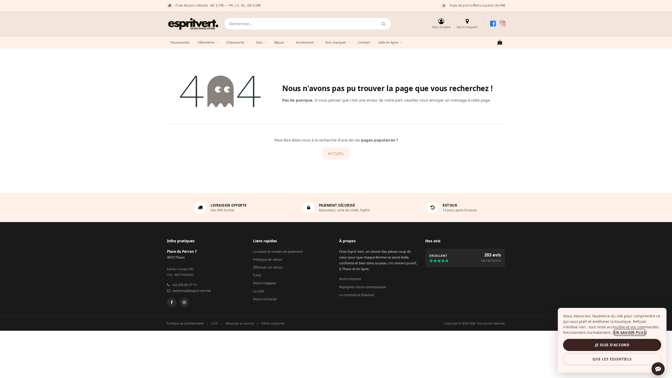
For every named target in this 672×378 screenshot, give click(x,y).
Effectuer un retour (268, 267)
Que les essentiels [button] (612, 358)
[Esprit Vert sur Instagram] (502, 23)
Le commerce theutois (356, 294)
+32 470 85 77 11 (184, 284)
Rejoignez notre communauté (362, 287)
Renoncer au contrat (240, 323)
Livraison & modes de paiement (278, 251)
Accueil (336, 153)
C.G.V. (214, 323)
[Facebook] (171, 302)
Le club (258, 291)
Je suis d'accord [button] (612, 344)
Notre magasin (264, 283)
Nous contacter (265, 299)
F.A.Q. (257, 275)
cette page (480, 100)
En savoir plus (630, 332)
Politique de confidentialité (185, 323)
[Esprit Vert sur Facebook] (493, 23)
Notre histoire (350, 278)
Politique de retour (267, 259)
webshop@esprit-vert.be (191, 290)
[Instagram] (184, 302)
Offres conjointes (273, 323)
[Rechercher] (383, 24)
